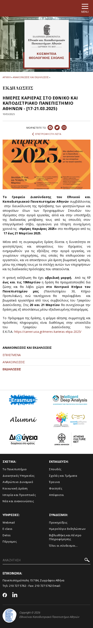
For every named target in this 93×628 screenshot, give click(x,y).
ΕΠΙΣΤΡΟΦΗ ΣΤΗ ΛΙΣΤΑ (48, 134)
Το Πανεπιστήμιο (15, 469)
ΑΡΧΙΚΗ (7, 77)
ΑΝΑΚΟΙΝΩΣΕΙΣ (14, 362)
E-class (8, 529)
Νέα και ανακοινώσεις (18, 501)
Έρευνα (54, 482)
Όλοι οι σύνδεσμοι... (63, 546)
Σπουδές (55, 469)
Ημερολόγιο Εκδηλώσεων (67, 529)
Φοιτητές (55, 488)
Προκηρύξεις (58, 522)
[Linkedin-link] (15, 595)
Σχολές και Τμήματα (63, 476)
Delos (7, 535)
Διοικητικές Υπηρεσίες (19, 476)
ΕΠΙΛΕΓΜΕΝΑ (12, 355)
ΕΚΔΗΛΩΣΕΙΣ (12, 369)
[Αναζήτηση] (87, 560)
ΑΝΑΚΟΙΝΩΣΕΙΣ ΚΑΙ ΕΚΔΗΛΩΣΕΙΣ (30, 77)
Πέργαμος (10, 541)
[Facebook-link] (5, 595)
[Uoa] (9, 616)
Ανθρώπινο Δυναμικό (18, 482)
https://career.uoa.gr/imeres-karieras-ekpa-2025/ (47, 332)
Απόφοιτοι (56, 495)
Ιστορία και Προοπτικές (19, 495)
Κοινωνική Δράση (15, 488)
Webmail (9, 522)
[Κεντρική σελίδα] (46, 36)
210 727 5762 (17, 586)
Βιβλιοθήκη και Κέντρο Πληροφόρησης (65, 537)
